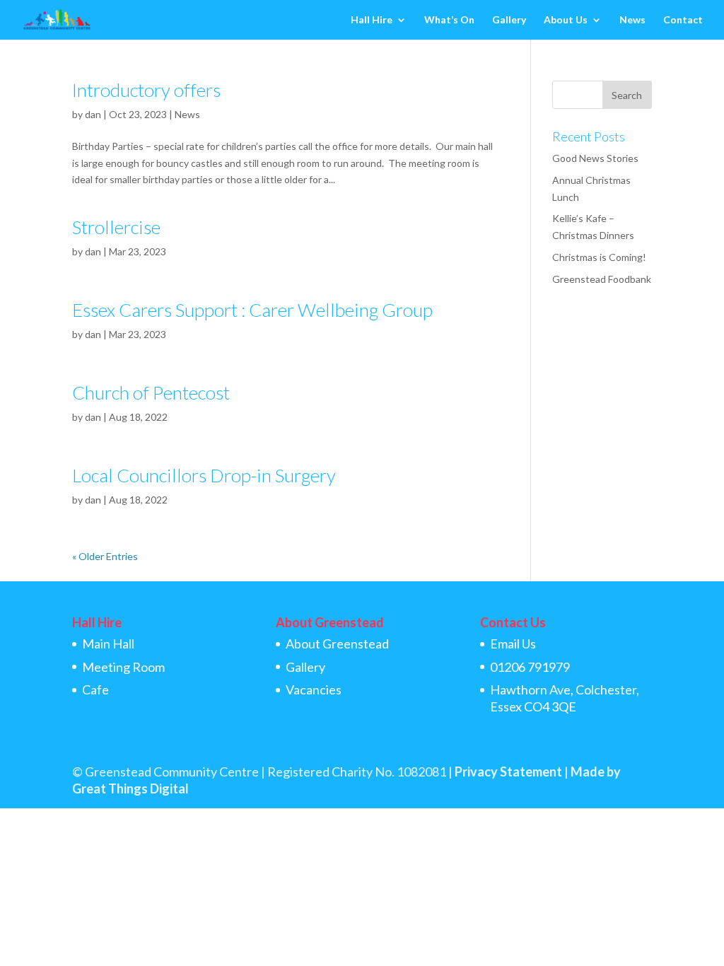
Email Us (513, 643)
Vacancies (313, 689)
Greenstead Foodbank (601, 279)
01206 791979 (530, 667)
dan (93, 114)
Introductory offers (146, 89)
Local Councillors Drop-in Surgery (204, 475)
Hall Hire (371, 20)
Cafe (95, 689)
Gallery (509, 20)
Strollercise (116, 227)
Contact (683, 20)
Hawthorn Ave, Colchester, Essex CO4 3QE (564, 698)
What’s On (449, 20)
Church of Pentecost (151, 392)
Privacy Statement (508, 771)
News (632, 20)
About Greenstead (337, 643)
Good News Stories (595, 158)
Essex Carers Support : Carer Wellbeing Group (252, 309)
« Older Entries (105, 556)
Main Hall (108, 643)
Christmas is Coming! (599, 257)
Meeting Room (123, 667)
